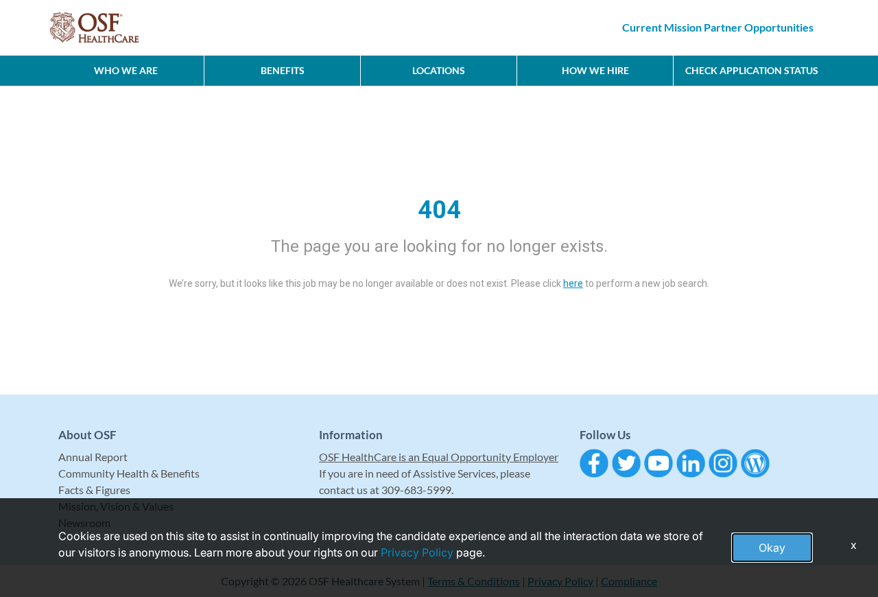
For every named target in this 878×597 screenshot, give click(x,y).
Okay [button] (772, 547)
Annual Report (93, 456)
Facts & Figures (94, 489)
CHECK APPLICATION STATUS (751, 70)
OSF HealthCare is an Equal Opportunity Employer (438, 456)
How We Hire (595, 70)
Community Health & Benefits (129, 473)
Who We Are (126, 70)
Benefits (283, 70)
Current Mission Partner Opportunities (718, 27)
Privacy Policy (417, 552)
